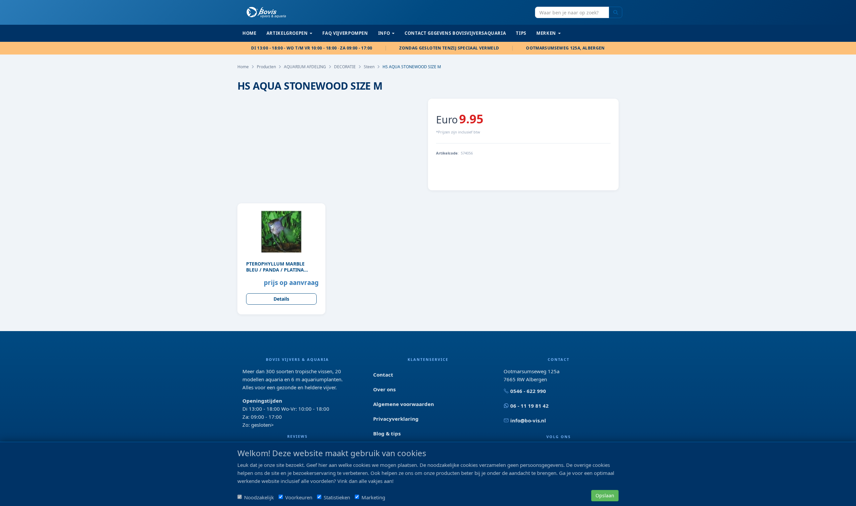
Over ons (384, 389)
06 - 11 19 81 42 (529, 405)
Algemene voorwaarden (403, 404)
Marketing (373, 497)
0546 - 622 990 (528, 391)
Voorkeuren (298, 497)
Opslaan (605, 495)
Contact (383, 374)
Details (281, 299)
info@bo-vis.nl (528, 420)
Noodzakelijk (259, 497)
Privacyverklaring (396, 418)
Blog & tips (387, 433)
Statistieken (337, 497)
